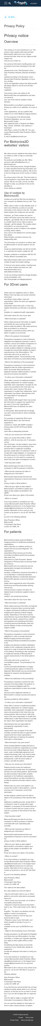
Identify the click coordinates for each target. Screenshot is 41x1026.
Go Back (11, 17)
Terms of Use (29, 1017)
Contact (20, 1017)
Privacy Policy (14, 1020)
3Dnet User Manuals (27, 1020)
